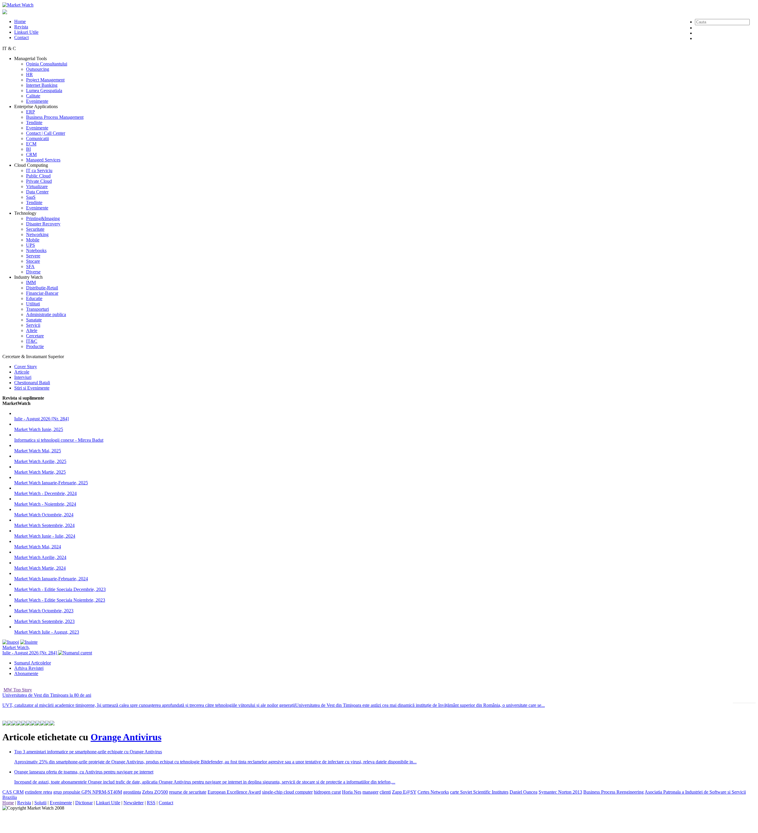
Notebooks (36, 250)
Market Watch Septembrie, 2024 (44, 525)
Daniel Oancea (523, 791)
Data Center (37, 191)
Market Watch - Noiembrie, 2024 (45, 504)
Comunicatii (37, 138)
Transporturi (37, 309)
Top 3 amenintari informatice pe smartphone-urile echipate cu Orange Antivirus (88, 751)
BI (28, 149)
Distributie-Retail (42, 287)
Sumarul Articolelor (32, 662)
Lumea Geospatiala (44, 90)
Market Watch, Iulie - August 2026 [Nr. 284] (30, 650)
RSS (151, 802)
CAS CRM (13, 791)
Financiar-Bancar (42, 293)
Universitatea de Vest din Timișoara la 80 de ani (46, 695)
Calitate (33, 95)
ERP (30, 111)
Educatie (34, 298)
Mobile (32, 239)
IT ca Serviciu (39, 170)
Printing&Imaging (43, 218)
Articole (21, 371)
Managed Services (43, 159)
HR (29, 74)
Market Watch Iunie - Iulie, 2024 (44, 536)
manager (370, 791)
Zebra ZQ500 (155, 791)
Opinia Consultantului (46, 63)
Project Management (45, 79)
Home (20, 21)
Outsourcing (37, 69)
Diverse (33, 271)
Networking (37, 234)
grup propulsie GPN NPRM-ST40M (87, 791)
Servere (33, 255)
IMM (31, 282)
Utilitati (33, 303)
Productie (35, 346)
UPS (30, 245)
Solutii (40, 802)
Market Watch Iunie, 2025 (38, 429)
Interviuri (22, 377)
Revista (21, 26)
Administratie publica (46, 314)
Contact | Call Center (45, 133)
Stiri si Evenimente (31, 387)
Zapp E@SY (404, 791)
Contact (21, 37)
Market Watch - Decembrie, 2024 (45, 493)
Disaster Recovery (43, 223)
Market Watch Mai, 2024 (37, 546)
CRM (31, 154)
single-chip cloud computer (287, 791)
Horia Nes (351, 791)
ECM (31, 143)
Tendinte (34, 122)
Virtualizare (37, 186)
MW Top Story (18, 689)
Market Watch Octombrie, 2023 (43, 610)
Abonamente (26, 673)
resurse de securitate (187, 791)
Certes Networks (433, 791)
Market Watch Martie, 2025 (40, 472)
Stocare (33, 261)
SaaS (31, 197)
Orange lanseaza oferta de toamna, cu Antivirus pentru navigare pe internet (83, 771)
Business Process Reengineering (613, 791)
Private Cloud (39, 181)
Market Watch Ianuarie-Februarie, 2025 (51, 482)
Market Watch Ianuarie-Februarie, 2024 (51, 578)
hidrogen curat (327, 791)
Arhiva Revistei (29, 668)
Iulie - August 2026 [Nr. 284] (41, 418)
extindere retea (38, 791)
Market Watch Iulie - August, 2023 (46, 632)
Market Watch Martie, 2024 (40, 568)
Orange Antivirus (126, 737)
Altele (31, 330)
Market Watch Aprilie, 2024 (40, 557)
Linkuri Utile (26, 32)
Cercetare (35, 335)
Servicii (33, 325)
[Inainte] (29, 642)
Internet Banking (41, 85)
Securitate (35, 229)
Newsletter (133, 802)
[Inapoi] (10, 642)
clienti (385, 791)
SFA (30, 266)
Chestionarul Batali (32, 382)
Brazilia (9, 797)
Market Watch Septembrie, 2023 (44, 621)
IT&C (31, 341)
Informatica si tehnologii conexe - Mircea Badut (58, 440)
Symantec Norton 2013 (560, 791)
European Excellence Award (234, 791)
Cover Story (25, 366)
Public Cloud (38, 175)
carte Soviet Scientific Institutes (479, 791)
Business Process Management (54, 117)
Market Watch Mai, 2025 (37, 450)
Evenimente (37, 101)
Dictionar (84, 802)
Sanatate (34, 319)
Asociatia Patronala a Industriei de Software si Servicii (695, 791)
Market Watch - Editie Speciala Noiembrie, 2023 (59, 600)
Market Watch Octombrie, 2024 (43, 514)
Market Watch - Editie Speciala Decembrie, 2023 (60, 589)
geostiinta (132, 791)
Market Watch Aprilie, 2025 (40, 461)
